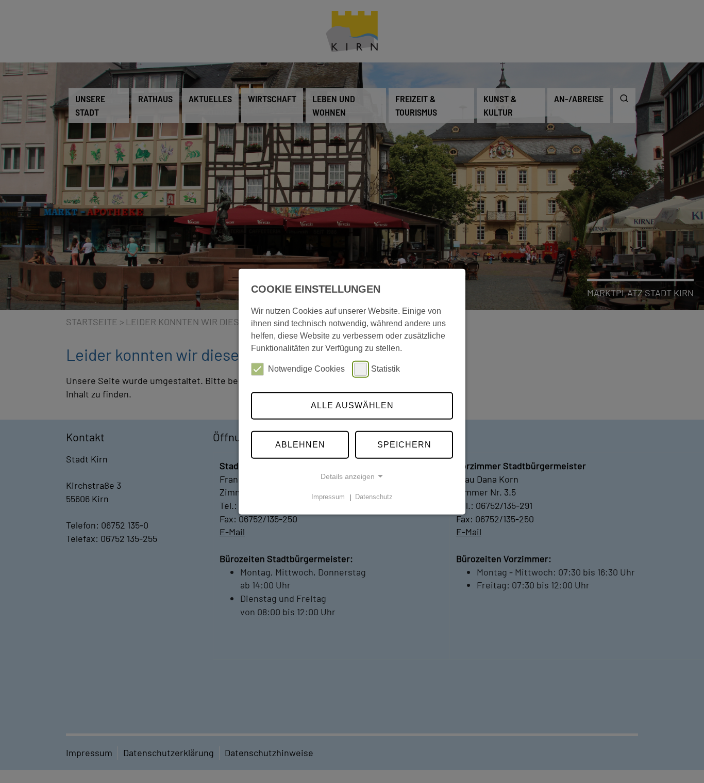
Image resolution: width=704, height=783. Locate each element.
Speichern (404, 444)
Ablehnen (300, 444)
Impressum (328, 497)
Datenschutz (374, 497)
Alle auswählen (352, 405)
